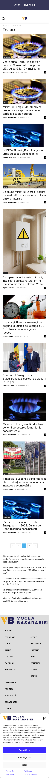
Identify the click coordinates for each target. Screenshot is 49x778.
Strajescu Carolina (9, 157)
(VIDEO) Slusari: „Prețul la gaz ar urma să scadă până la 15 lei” (23, 152)
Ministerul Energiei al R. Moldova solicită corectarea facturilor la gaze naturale (23, 428)
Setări (24, 765)
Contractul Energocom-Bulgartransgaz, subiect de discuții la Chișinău (24, 379)
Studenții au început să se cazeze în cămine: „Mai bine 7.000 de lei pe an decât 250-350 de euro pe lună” (24, 570)
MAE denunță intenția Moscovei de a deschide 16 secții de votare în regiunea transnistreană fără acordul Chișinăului (24, 581)
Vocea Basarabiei (9, 117)
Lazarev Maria (8, 336)
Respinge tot (24, 757)
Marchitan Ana (8, 72)
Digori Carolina (8, 288)
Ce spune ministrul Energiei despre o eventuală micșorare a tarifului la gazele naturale (24, 195)
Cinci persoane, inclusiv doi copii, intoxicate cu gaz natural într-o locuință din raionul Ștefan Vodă (23, 281)
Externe (6, 318)
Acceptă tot (24, 750)
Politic (6, 102)
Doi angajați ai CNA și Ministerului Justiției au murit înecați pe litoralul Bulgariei (22, 591)
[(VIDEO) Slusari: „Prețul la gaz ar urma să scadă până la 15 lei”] (24, 135)
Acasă (5, 25)
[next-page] (35, 545)
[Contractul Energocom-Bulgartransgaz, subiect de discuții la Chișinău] (24, 357)
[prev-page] (12, 545)
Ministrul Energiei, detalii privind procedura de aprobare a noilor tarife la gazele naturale (22, 110)
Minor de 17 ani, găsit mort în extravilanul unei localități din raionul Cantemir (22, 599)
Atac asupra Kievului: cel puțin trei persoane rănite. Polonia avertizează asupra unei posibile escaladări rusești (23, 559)
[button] (45, 718)
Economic (7, 57)
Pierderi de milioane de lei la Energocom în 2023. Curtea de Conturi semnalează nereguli (22, 526)
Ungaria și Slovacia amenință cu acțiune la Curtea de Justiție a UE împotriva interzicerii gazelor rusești (23, 327)
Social (5, 187)
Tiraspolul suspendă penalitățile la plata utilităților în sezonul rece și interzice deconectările (24, 482)
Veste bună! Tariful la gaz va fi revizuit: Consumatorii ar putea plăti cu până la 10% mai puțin (21, 65)
